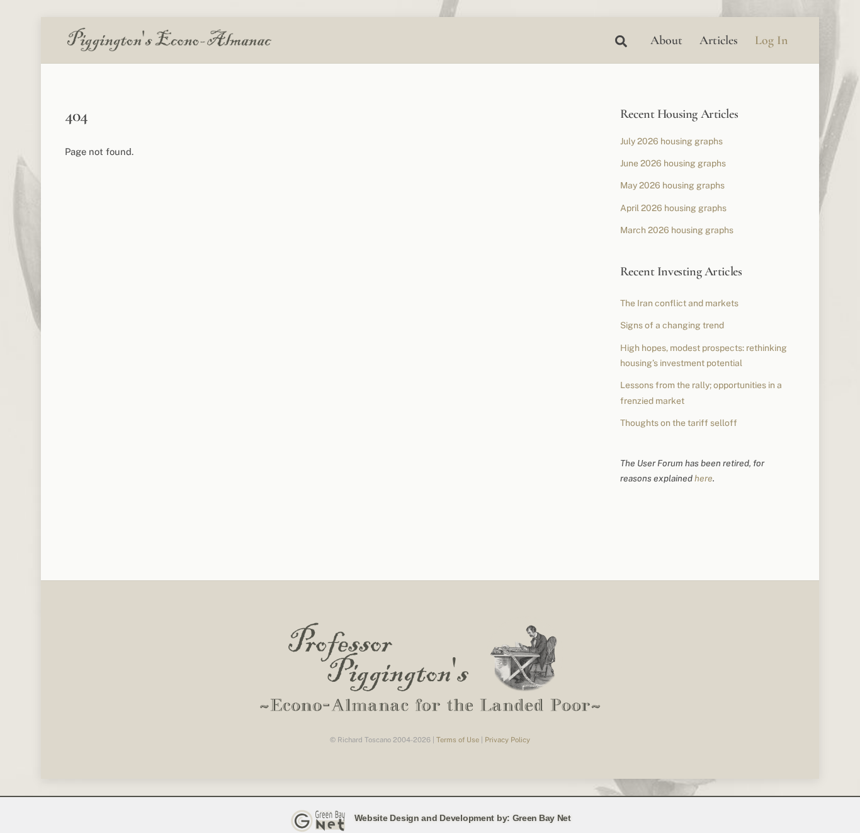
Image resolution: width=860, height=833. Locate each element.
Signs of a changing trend (672, 325)
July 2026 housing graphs (671, 141)
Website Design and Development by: (432, 818)
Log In (771, 40)
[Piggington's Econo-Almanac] (169, 48)
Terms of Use (457, 739)
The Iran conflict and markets (679, 303)
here (703, 478)
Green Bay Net (541, 818)
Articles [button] (718, 40)
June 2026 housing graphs (673, 163)
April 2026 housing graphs (673, 208)
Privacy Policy (507, 739)
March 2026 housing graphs (676, 230)
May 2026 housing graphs (672, 185)
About (666, 40)
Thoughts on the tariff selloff (678, 423)
